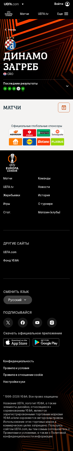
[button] (62, 14)
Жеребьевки (11, 195)
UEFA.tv (8, 187)
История (44, 195)
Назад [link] (12, 29)
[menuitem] (25, 14)
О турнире (45, 203)
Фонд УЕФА (11, 260)
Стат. (7, 212)
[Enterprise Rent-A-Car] (43, 133)
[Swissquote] (57, 133)
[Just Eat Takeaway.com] (15, 141)
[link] (24, 14)
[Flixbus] (57, 141)
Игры (6, 203)
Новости (44, 187)
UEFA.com (9, 252)
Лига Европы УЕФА (8, 13)
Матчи (7, 178)
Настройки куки (14, 381)
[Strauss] (29, 133)
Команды (44, 178)
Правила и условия (16, 368)
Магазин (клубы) (49, 212)
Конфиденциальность (18, 361)
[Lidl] (29, 141)
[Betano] (43, 141)
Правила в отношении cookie (23, 374)
